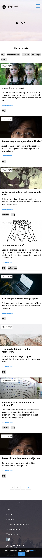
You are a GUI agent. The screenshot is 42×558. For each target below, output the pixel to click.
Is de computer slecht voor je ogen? (20, 298)
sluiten (22, 554)
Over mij (10, 519)
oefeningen (36, 55)
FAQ (2, 55)
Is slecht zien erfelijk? (13, 87)
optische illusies (13, 55)
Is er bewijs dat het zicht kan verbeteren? (16, 350)
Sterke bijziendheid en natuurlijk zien (21, 458)
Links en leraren (13, 529)
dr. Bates (26, 55)
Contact (10, 514)
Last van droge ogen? (13, 245)
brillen (3, 59)
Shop (8, 509)
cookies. (33, 550)
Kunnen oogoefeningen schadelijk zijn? (22, 141)
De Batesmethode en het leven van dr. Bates (21, 193)
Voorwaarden (12, 534)
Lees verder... (7, 105)
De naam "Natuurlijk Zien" (17, 524)
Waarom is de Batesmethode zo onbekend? (18, 404)
